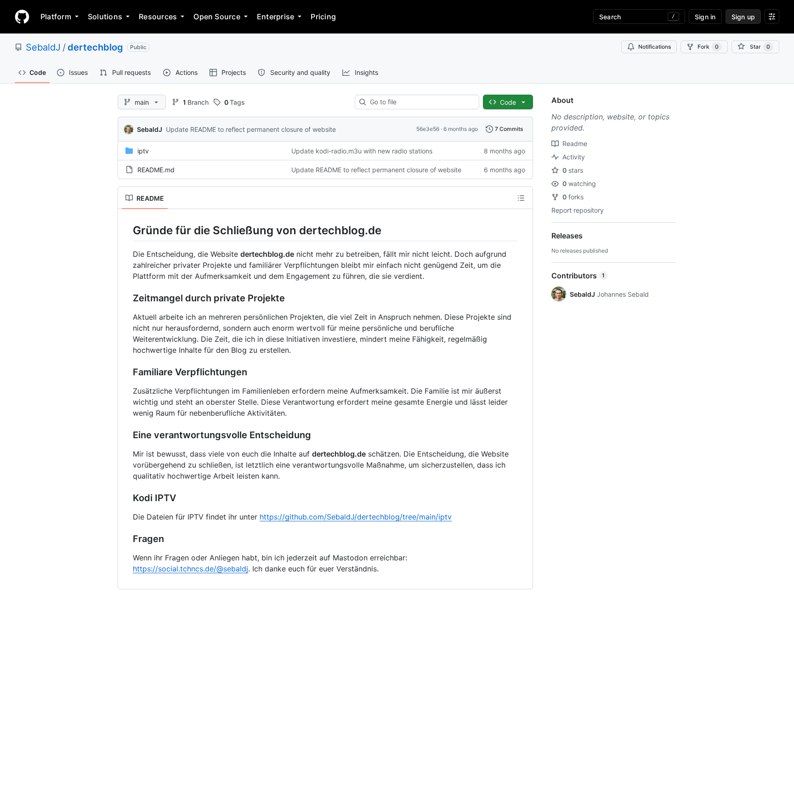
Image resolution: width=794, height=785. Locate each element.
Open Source (216, 16)
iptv (143, 151)
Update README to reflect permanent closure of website (251, 129)
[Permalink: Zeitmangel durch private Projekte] (126, 298)
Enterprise (275, 16)
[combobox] (420, 102)
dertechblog (95, 47)
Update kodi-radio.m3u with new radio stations (361, 151)
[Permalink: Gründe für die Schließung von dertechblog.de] (126, 230)
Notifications (654, 46)
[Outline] (521, 198)
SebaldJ (43, 47)
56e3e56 (427, 128)
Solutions (105, 16)
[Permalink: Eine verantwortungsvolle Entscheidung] (126, 435)
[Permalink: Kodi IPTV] (126, 498)
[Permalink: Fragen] (126, 539)
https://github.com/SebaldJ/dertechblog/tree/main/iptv (356, 516)
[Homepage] (22, 16)
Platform (55, 16)
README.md (156, 170)
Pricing (323, 16)
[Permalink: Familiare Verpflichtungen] (126, 372)
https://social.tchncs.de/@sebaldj (190, 568)
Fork (708, 46)
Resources (158, 16)
